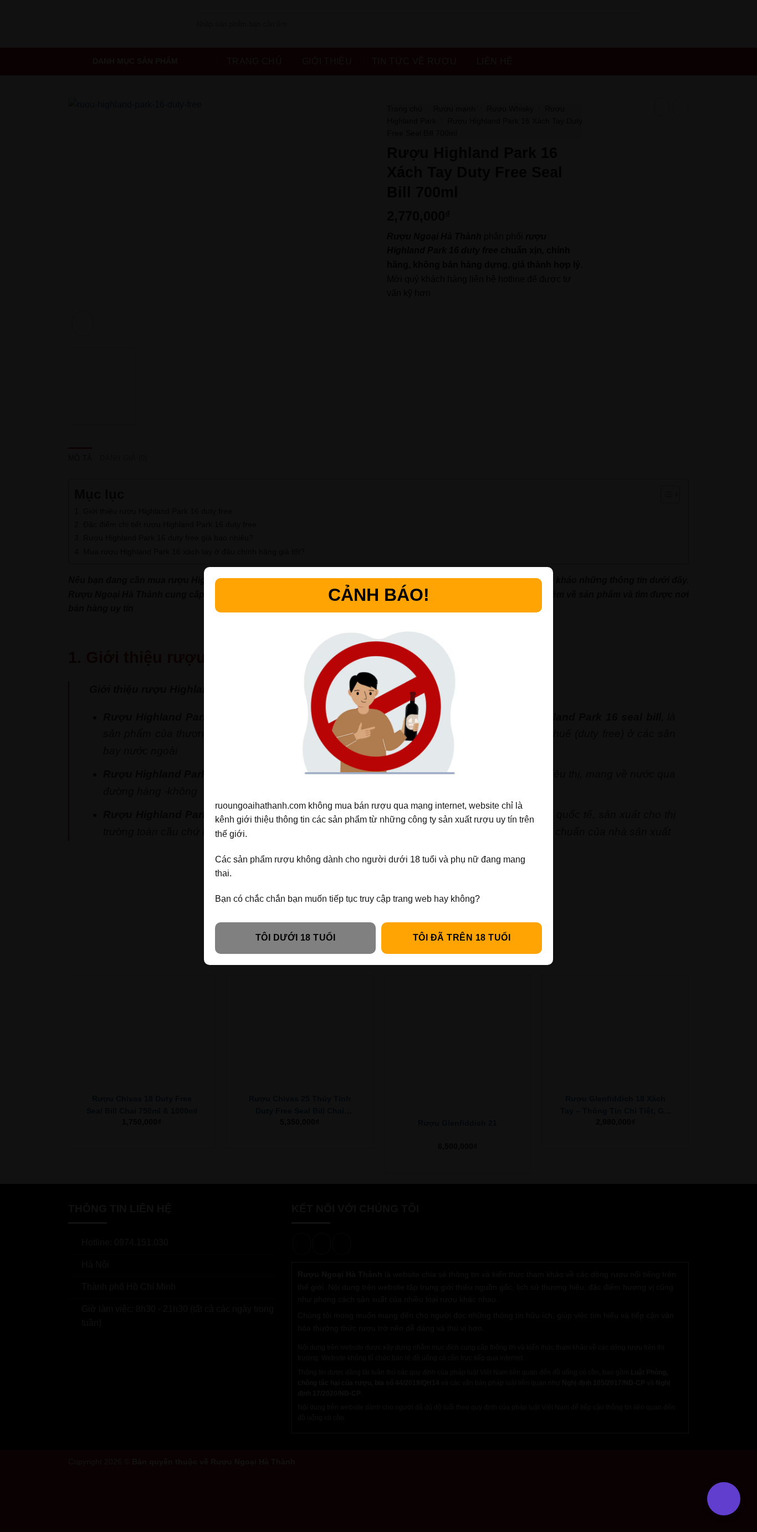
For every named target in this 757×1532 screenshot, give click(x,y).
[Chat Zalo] (23, 1439)
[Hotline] (23, 1411)
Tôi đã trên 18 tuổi (461, 937)
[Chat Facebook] (23, 1466)
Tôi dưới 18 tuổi (295, 937)
